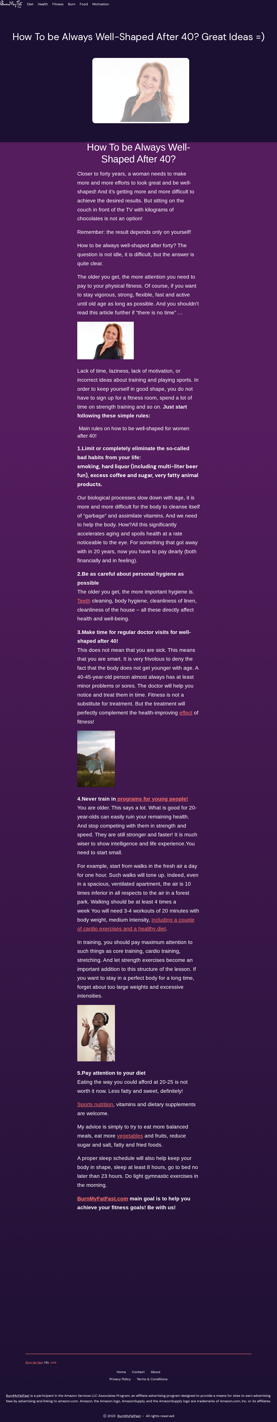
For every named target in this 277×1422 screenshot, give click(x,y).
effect (185, 713)
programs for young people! (152, 799)
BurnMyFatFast (17, 1395)
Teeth (83, 601)
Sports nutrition (95, 1104)
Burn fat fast (34, 1362)
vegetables (130, 1136)
